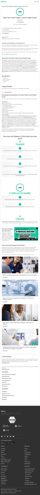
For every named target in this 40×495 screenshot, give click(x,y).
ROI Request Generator (29, 482)
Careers (26, 458)
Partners (2, 463)
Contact (26, 448)
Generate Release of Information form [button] (9, 54)
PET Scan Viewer (28, 472)
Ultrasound (3, 482)
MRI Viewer (27, 478)
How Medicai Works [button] (5, 362)
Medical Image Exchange (6, 378)
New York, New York (22, 6)
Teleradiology (4, 391)
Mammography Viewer (29, 470)
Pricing (2, 456)
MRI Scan (3, 472)
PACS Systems (27, 461)
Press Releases (27, 454)
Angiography (3, 478)
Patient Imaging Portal (6, 380)
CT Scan (2, 474)
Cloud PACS (4, 382)
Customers (3, 448)
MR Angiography (4, 480)
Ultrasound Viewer (28, 476)
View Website (5, 33)
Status (26, 459)
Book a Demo (3, 454)
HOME (3, 6)
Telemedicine (4, 397)
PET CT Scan (3, 470)
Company (3, 450)
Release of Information (5, 461)
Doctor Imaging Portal (6, 384)
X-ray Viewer (27, 474)
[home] (3, 1)
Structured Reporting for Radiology (9, 374)
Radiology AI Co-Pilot (6, 393)
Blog (25, 450)
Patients (2, 452)
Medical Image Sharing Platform (8, 395)
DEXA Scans (3, 483)
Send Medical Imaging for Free (30, 484)
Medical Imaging (4, 468)
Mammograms (3, 476)
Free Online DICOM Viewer (30, 468)
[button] (35, 1)
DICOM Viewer (4, 386)
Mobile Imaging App (5, 376)
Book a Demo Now (5, 369)
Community (3, 458)
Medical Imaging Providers (11, 6)
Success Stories (28, 452)
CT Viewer (27, 480)
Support (26, 456)
